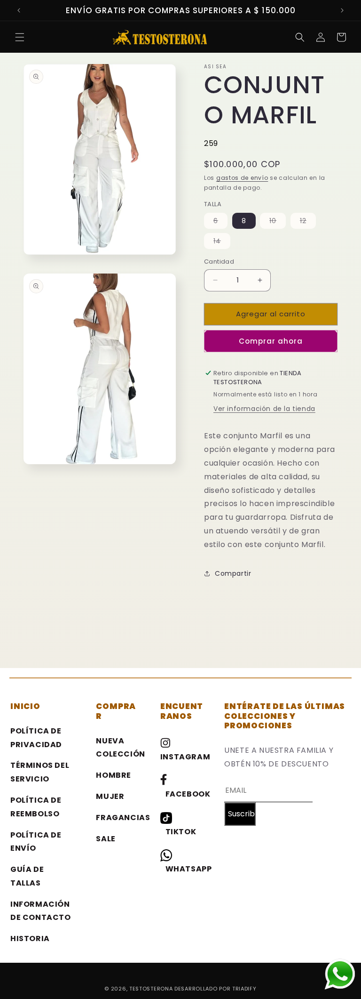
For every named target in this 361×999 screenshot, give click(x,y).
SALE (105, 838)
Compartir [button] (233, 573)
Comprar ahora (271, 341)
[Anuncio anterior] (18, 10)
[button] (19, 37)
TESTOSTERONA (151, 988)
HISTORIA (30, 938)
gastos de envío (242, 178)
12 (308, 222)
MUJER (110, 796)
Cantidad (219, 261)
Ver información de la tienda (264, 408)
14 (221, 242)
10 (277, 222)
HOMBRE (113, 775)
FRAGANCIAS (123, 817)
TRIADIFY (244, 988)
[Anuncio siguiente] (342, 10)
